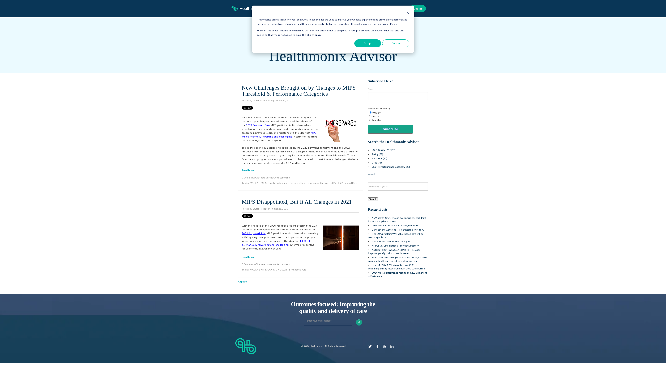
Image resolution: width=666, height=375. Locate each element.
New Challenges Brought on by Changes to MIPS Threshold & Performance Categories (299, 91)
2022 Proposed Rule (254, 233)
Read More (248, 170)
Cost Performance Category (315, 183)
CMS (377, 162)
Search (372, 199)
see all (371, 174)
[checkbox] (398, 116)
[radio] (398, 113)
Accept (368, 43)
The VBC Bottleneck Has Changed (391, 241)
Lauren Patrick (260, 100)
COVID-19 (273, 269)
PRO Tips (379, 158)
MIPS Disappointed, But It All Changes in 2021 (297, 202)
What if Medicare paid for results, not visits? (395, 225)
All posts (242, 281)
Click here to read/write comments (272, 177)
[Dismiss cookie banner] (408, 13)
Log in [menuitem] (418, 8)
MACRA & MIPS (258, 183)
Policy (377, 154)
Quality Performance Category (283, 183)
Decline (396, 43)
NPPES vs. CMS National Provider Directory (395, 245)
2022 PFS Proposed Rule (344, 183)
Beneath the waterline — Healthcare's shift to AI (398, 229)
